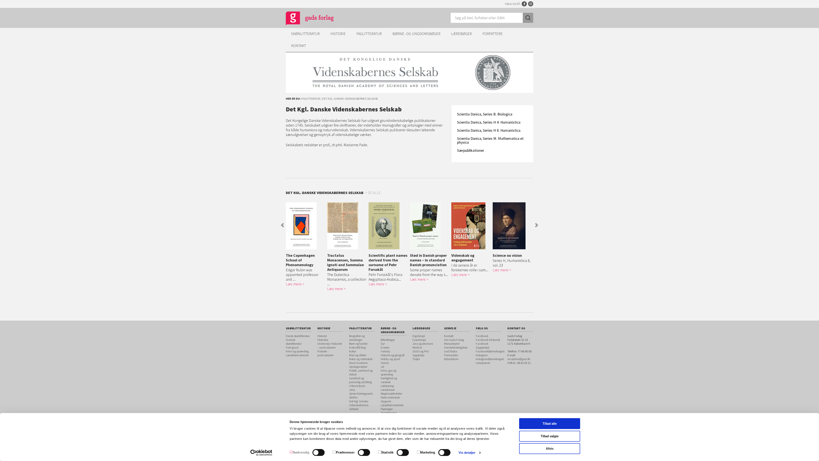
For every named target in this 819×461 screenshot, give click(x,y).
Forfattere (492, 33)
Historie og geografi (393, 355)
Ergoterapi (418, 336)
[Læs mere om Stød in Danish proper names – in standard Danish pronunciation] (429, 225)
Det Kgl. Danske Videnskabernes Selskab (358, 405)
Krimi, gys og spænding (388, 372)
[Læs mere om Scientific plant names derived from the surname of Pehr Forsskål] (388, 225)
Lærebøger (461, 33)
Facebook (524, 3)
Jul (382, 367)
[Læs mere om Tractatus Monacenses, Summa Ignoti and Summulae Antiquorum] (346, 225)
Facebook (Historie (487, 340)
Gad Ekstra (450, 351)
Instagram (530, 3)
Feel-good (292, 347)
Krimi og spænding (297, 351)
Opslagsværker (358, 367)
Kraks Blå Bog (357, 347)
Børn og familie (358, 344)
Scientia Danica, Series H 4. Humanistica (488, 122)
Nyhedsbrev (451, 359)
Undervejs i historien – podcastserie (329, 345)
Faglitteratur (369, 33)
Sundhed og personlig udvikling (360, 380)
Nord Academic (358, 363)
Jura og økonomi (422, 344)
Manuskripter (452, 344)
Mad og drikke (357, 355)
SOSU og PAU (420, 351)
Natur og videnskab (361, 359)
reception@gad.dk (518, 359)
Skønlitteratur (305, 33)
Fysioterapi (419, 340)
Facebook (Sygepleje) (482, 345)
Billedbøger (388, 340)
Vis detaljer (467, 452)
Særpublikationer (470, 150)
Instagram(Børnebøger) (490, 359)
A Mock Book (357, 386)
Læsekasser (388, 390)
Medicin (417, 347)
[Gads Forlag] (305, 19)
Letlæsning (387, 386)
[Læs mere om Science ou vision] (512, 225)
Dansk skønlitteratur (298, 336)
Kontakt (298, 45)
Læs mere (293, 284)
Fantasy (385, 351)
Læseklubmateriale (297, 355)
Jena (352, 390)
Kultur (352, 351)
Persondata (451, 355)
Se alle (374, 192)
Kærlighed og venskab (389, 380)
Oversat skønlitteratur (294, 342)
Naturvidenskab (390, 397)
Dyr (383, 344)
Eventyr (385, 347)
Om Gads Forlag (454, 340)
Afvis (549, 448)
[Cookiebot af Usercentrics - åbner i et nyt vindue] (261, 452)
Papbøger (387, 409)
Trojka (416, 359)
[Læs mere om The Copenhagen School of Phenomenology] (305, 225)
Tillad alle (550, 423)
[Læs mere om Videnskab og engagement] (471, 225)
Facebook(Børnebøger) (490, 351)
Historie (338, 33)
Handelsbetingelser (456, 347)
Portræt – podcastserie (325, 353)
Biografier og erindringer (357, 338)
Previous (282, 225)
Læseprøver (483, 363)
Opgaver (386, 401)
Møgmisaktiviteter (391, 393)
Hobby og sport (390, 359)
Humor (385, 363)
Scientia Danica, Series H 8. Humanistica (488, 130)
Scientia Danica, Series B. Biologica (484, 114)
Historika (322, 340)
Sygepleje (418, 355)
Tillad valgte (550, 436)
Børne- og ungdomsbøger (416, 33)
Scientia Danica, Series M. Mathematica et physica (490, 140)
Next (536, 225)
